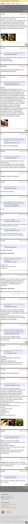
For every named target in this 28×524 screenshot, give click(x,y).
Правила (8, 3)
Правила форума (5, 506)
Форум (2, 3)
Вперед (25, 11)
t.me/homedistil (5, 499)
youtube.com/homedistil (7, 497)
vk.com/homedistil (6, 496)
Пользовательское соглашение (8, 504)
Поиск (17, 3)
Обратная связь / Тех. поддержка (9, 507)
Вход (13, 3)
